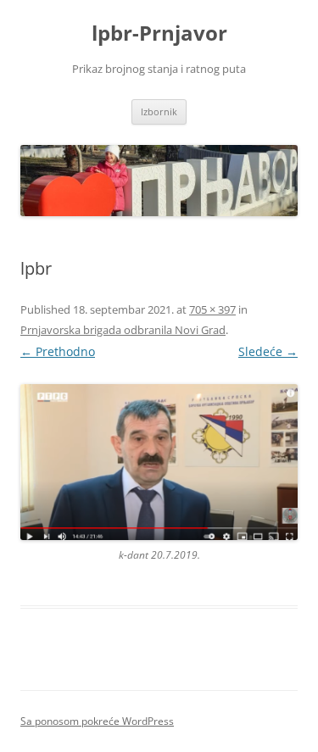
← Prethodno (57, 351)
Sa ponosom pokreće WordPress (97, 721)
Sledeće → (268, 351)
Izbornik (159, 111)
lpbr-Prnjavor (159, 33)
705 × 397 (212, 309)
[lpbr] (159, 462)
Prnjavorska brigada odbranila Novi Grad (123, 329)
